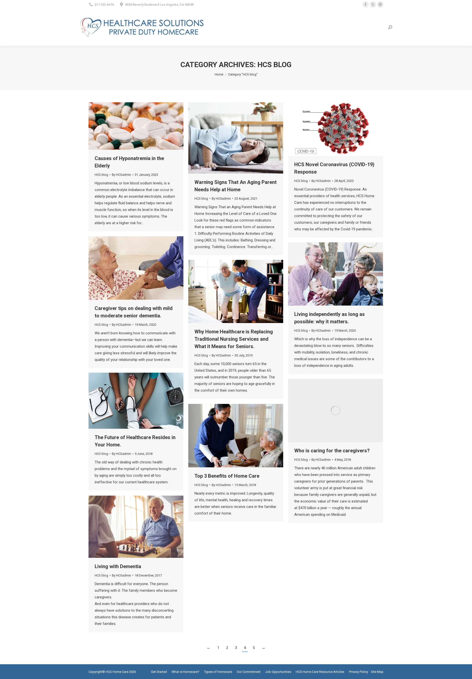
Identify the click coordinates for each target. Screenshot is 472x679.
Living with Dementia (118, 566)
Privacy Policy (358, 672)
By (121, 175)
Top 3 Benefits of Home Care (226, 476)
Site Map (377, 672)
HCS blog (101, 175)
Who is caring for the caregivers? (332, 451)
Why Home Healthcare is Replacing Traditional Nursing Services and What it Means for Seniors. (233, 339)
